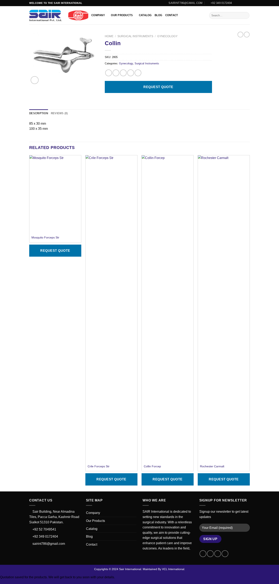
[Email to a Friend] (123, 72)
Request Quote (158, 87)
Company (98, 15)
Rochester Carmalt (212, 466)
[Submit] (245, 15)
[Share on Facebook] (108, 72)
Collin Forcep (152, 466)
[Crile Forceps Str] (111, 308)
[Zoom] (35, 80)
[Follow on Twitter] (244, 3)
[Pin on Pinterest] (130, 72)
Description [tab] (38, 113)
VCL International (173, 569)
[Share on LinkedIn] (138, 72)
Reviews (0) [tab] (59, 113)
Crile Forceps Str (98, 466)
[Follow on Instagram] (240, 3)
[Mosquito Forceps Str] (55, 194)
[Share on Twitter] (116, 72)
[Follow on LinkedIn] (248, 3)
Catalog (145, 15)
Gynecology (167, 36)
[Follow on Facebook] (236, 3)
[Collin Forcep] (167, 308)
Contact (171, 15)
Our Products (122, 15)
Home (109, 36)
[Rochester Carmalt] (224, 308)
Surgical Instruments (135, 36)
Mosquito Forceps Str (45, 237)
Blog (158, 15)
